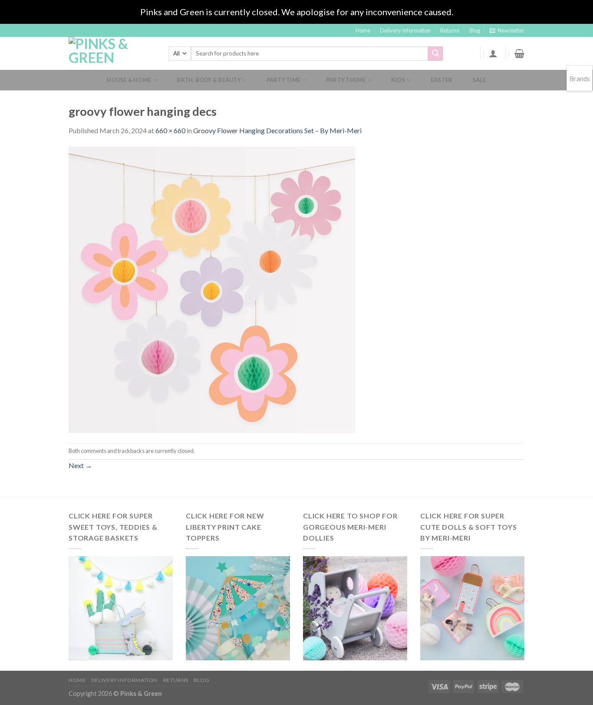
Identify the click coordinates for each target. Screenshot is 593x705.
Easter (442, 79)
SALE (479, 79)
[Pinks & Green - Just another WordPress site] (112, 53)
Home (363, 30)
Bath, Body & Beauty (209, 79)
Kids (398, 79)
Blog (474, 30)
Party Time (284, 79)
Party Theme (346, 79)
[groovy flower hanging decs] (212, 289)
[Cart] (519, 53)
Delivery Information (405, 30)
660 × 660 (170, 130)
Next (80, 465)
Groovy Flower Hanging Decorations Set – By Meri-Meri (277, 130)
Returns (449, 30)
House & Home (129, 79)
